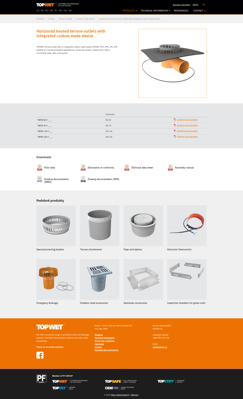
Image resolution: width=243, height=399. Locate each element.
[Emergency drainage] (56, 279)
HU (65, 10)
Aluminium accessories (135, 302)
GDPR (195, 4)
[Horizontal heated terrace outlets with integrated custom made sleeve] (172, 63)
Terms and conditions (104, 341)
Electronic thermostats (179, 249)
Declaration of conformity (101, 167)
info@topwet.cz (160, 347)
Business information (181, 4)
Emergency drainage (47, 302)
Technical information (154, 10)
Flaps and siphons (133, 249)
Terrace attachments (91, 249)
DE (51, 10)
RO (60, 10)
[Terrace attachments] (99, 225)
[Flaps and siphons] (143, 225)
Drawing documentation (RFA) (103, 179)
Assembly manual (184, 167)
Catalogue (99, 344)
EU (46, 10)
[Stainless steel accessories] (99, 279)
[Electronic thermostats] (187, 225)
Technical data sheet (142, 167)
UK (70, 10)
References (181, 10)
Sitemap (134, 394)
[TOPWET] (57, 5)
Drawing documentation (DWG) (56, 179)
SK (42, 10)
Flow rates (49, 167)
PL (56, 10)
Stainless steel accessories (94, 302)
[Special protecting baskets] (56, 225)
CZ (37, 10)
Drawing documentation (187, 119)
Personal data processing (106, 350)
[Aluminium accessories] (143, 279)
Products (129, 10)
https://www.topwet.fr (120, 394)
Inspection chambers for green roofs (186, 302)
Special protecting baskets (50, 249)
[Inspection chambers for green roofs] (187, 279)
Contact (198, 10)
